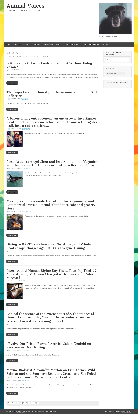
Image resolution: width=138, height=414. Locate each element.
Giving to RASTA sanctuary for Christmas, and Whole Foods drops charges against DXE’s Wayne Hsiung (48, 246)
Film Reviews (48, 44)
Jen (9, 70)
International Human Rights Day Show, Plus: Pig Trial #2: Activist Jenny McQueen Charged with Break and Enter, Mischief (51, 274)
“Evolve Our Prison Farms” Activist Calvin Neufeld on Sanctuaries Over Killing (48, 345)
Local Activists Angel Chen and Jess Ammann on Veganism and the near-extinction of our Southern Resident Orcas (52, 163)
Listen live (36, 44)
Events (58, 44)
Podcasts (26, 44)
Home (8, 44)
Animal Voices (25, 5)
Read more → (12, 83)
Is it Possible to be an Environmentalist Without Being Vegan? (49, 65)
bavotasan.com (126, 411)
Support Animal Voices (91, 44)
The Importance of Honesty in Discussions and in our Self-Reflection (52, 94)
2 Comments (25, 70)
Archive (105, 44)
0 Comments (24, 98)
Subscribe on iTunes (72, 44)
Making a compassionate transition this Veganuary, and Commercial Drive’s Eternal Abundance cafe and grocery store (50, 204)
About (15, 44)
